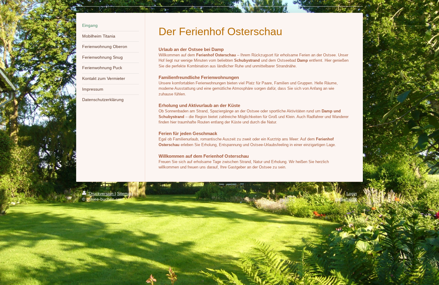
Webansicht (346, 199)
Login (351, 193)
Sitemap (125, 193)
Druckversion (101, 193)
